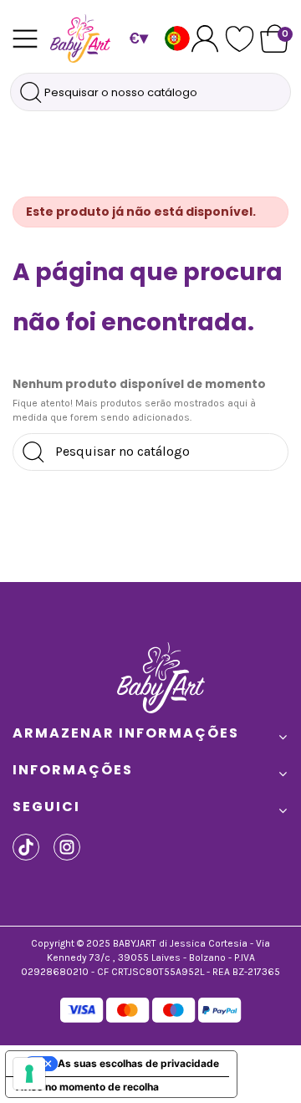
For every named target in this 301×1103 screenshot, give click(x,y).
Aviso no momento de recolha (87, 1086)
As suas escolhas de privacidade (138, 1063)
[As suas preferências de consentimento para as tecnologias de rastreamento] (29, 1074)
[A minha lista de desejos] (239, 39)
